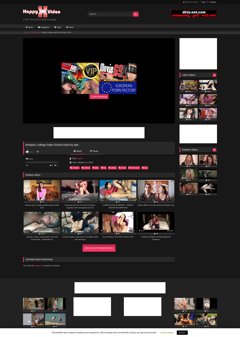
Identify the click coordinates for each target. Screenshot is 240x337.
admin (80, 158)
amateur (87, 168)
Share (95, 151)
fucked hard (135, 168)
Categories (44, 27)
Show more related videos (99, 248)
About (79, 151)
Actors (71, 27)
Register (213, 2)
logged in (38, 266)
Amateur (35, 32)
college (113, 168)
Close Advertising (99, 96)
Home (30, 27)
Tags (59, 27)
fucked (123, 168)
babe (96, 168)
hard (145, 168)
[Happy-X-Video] (41, 12)
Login (203, 2)
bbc (104, 168)
